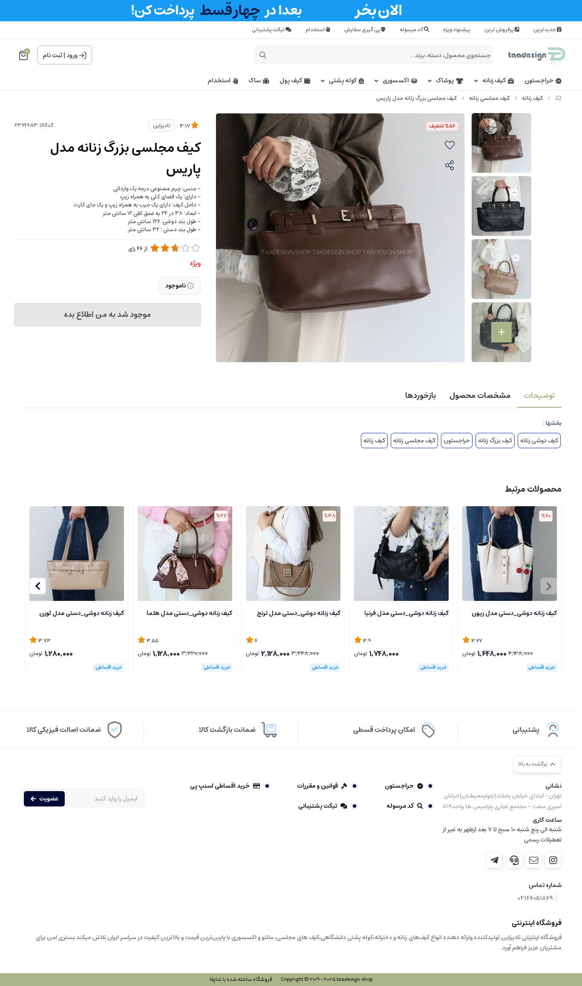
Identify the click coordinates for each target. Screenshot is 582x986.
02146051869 (535, 898)
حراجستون (538, 80)
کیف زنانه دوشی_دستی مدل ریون (514, 613)
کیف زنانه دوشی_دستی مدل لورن (81, 613)
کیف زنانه (494, 80)
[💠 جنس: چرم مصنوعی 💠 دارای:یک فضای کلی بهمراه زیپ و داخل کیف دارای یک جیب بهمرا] (401, 553)
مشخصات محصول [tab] (479, 396)
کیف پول (290, 80)
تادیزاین (161, 125)
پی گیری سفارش (362, 29)
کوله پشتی (343, 80)
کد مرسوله (412, 29)
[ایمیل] (533, 860)
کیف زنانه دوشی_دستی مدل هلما (189, 613)
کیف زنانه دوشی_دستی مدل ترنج (298, 613)
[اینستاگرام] (553, 860)
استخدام (315, 29)
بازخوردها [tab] (420, 396)
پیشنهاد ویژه (456, 29)
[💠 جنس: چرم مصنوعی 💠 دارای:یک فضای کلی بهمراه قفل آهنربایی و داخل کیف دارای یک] (509, 553)
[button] (37, 585)
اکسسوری (396, 80)
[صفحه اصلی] (558, 98)
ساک (254, 80)
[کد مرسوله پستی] (494, 860)
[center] (263, 55)
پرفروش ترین (499, 29)
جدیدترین (545, 29)
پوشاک (445, 80)
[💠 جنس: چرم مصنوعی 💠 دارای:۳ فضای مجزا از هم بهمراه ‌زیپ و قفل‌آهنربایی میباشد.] (293, 553)
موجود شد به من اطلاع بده (107, 315)
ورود (72, 55)
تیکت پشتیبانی (268, 29)
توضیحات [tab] (539, 396)
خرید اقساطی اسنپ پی (220, 786)
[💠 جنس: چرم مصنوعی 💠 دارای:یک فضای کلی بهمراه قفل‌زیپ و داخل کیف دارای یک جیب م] (185, 553)
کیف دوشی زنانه (539, 440)
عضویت (48, 799)
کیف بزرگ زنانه (495, 440)
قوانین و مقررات (317, 786)
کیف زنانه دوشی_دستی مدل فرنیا (406, 613)
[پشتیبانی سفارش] (513, 860)
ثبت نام (52, 55)
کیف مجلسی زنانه (489, 98)
